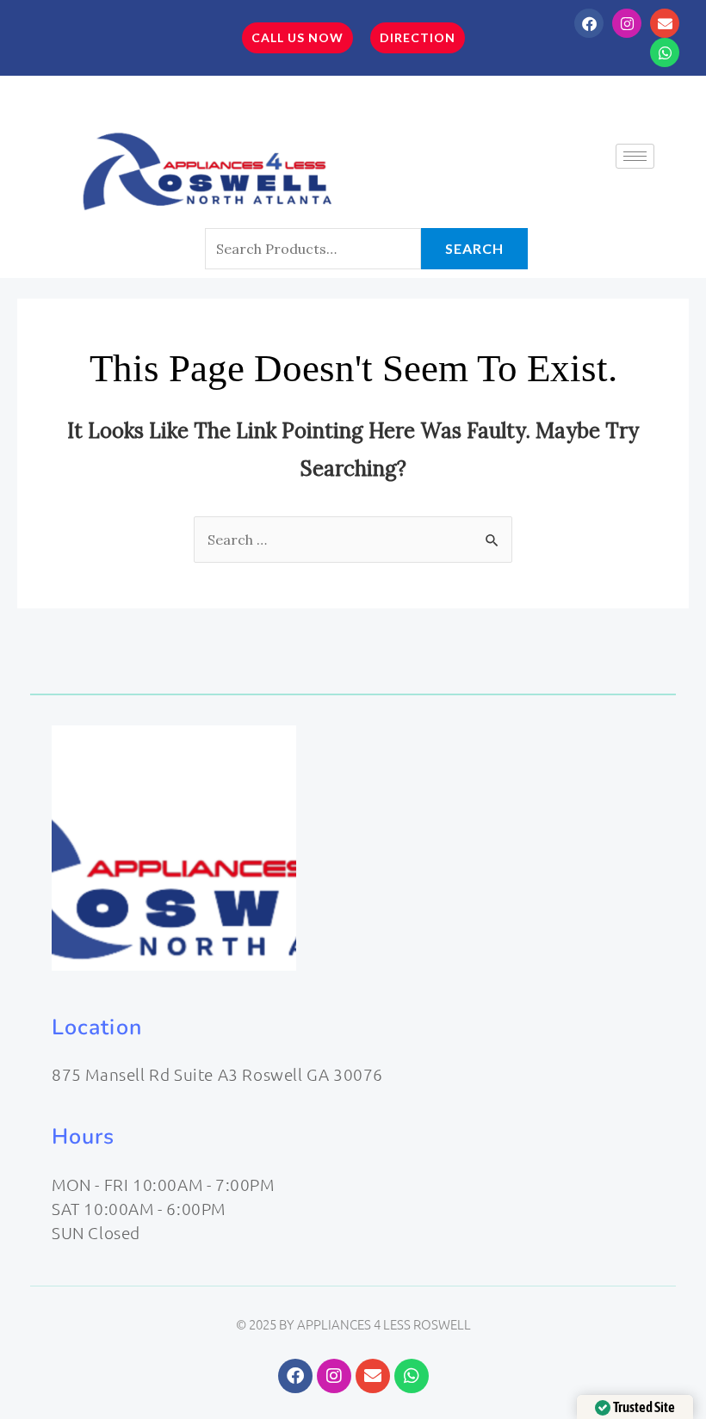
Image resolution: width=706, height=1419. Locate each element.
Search (474, 248)
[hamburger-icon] (635, 156)
